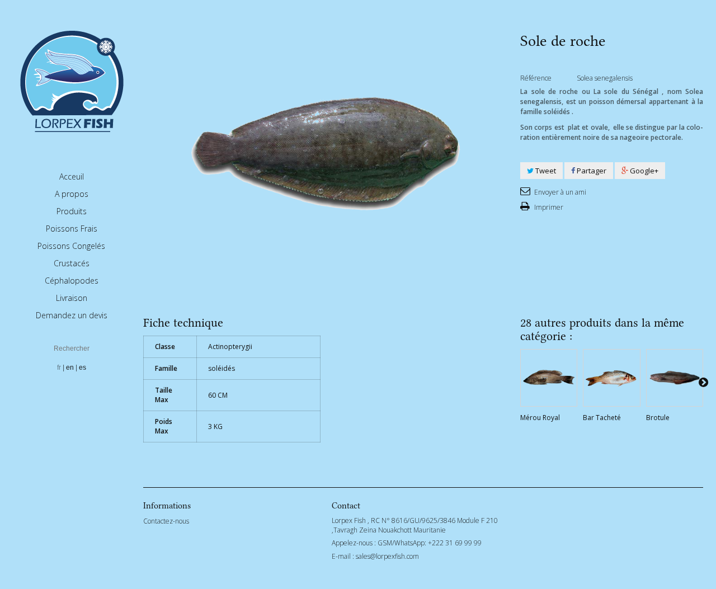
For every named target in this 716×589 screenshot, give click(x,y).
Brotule (658, 417)
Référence (536, 78)
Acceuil (71, 176)
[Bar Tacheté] (611, 377)
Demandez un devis (71, 315)
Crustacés (72, 263)
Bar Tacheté (602, 417)
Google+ (643, 171)
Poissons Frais (71, 228)
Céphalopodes (71, 280)
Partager (590, 171)
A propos (71, 194)
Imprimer (548, 207)
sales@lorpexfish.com (387, 556)
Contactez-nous (166, 521)
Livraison (71, 298)
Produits (71, 211)
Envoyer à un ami (559, 192)
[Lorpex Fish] (72, 80)
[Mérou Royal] (548, 377)
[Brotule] (674, 377)
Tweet (545, 171)
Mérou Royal (540, 417)
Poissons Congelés (71, 246)
